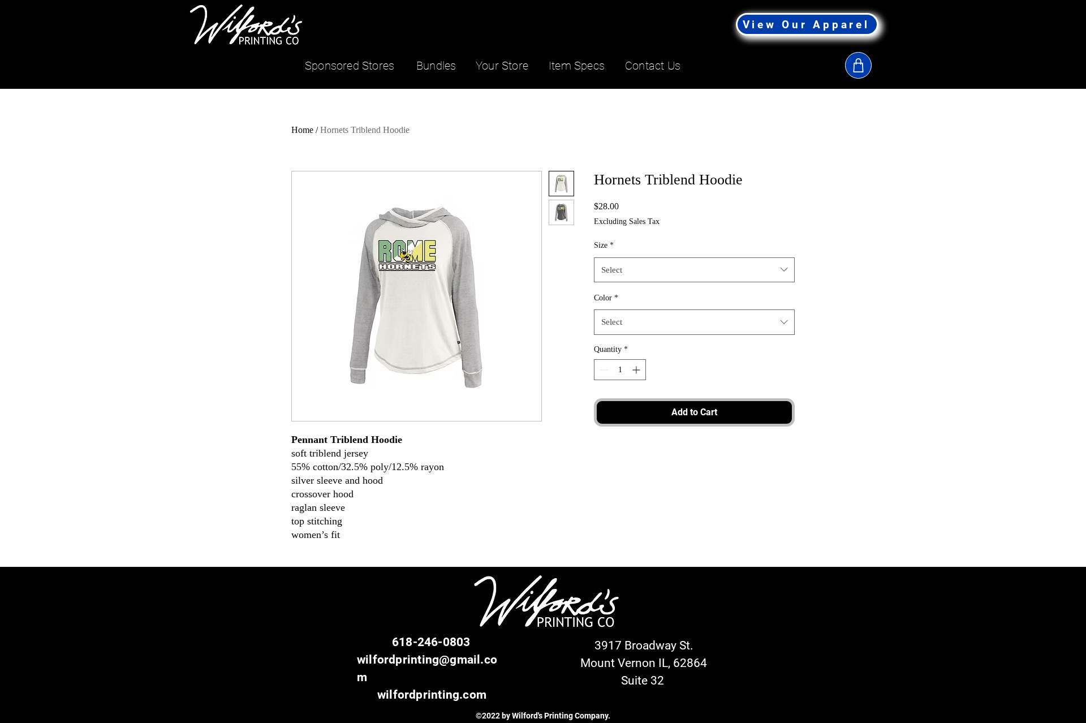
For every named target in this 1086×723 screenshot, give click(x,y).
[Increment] (637, 370)
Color (606, 298)
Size (604, 245)
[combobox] (694, 269)
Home (302, 130)
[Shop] (858, 65)
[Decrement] (603, 370)
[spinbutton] (620, 370)
